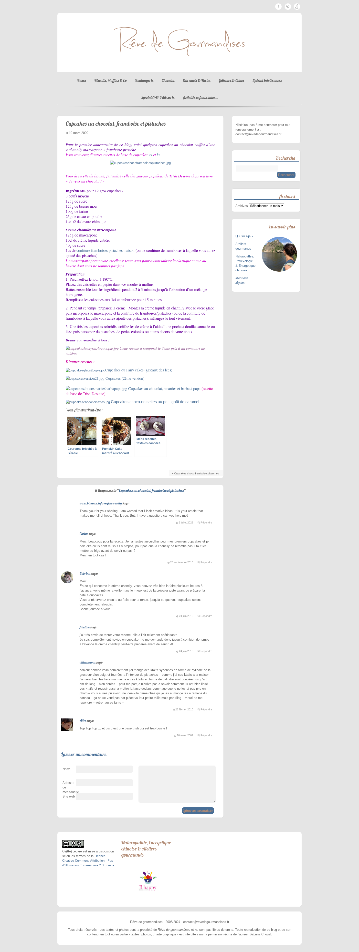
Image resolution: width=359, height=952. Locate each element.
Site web (69, 796)
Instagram (297, 6)
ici (150, 154)
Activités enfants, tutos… (200, 97)
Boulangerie (144, 80)
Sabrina (85, 573)
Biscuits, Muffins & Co (110, 80)
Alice (83, 720)
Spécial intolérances (267, 80)
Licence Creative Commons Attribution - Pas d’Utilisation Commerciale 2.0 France (88, 860)
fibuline (85, 627)
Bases (81, 80)
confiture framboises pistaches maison (105, 250)
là (158, 154)
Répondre (206, 522)
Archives (241, 206)
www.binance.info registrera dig (101, 503)
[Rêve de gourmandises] (179, 67)
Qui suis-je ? (244, 236)
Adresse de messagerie (69, 788)
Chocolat (168, 80)
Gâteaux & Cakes (231, 80)
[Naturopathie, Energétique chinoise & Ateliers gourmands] (147, 881)
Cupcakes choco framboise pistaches (196, 473)
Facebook (278, 6)
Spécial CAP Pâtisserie (157, 97)
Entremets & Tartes (197, 80)
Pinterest (287, 6)
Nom (66, 769)
